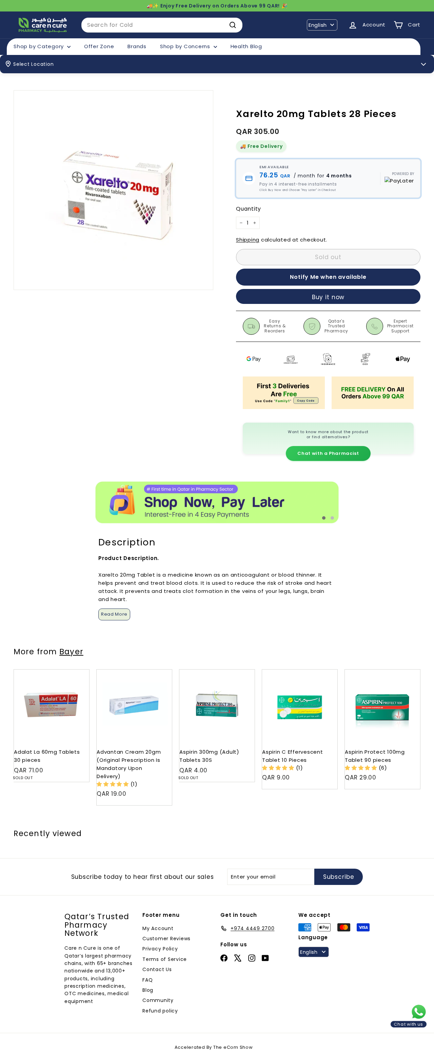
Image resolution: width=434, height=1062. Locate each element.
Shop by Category (39, 46)
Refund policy (160, 1010)
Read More (114, 614)
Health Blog (246, 46)
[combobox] (161, 25)
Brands (136, 46)
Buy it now (328, 297)
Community (158, 1000)
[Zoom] (113, 190)
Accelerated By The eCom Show (214, 1047)
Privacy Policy (160, 948)
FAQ (147, 980)
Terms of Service (164, 959)
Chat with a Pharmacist (328, 453)
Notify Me (77, 672)
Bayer (71, 651)
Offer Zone (99, 46)
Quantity (248, 209)
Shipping (247, 239)
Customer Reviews (166, 938)
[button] (114, 784)
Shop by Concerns (186, 46)
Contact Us (157, 969)
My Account (158, 928)
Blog (147, 990)
